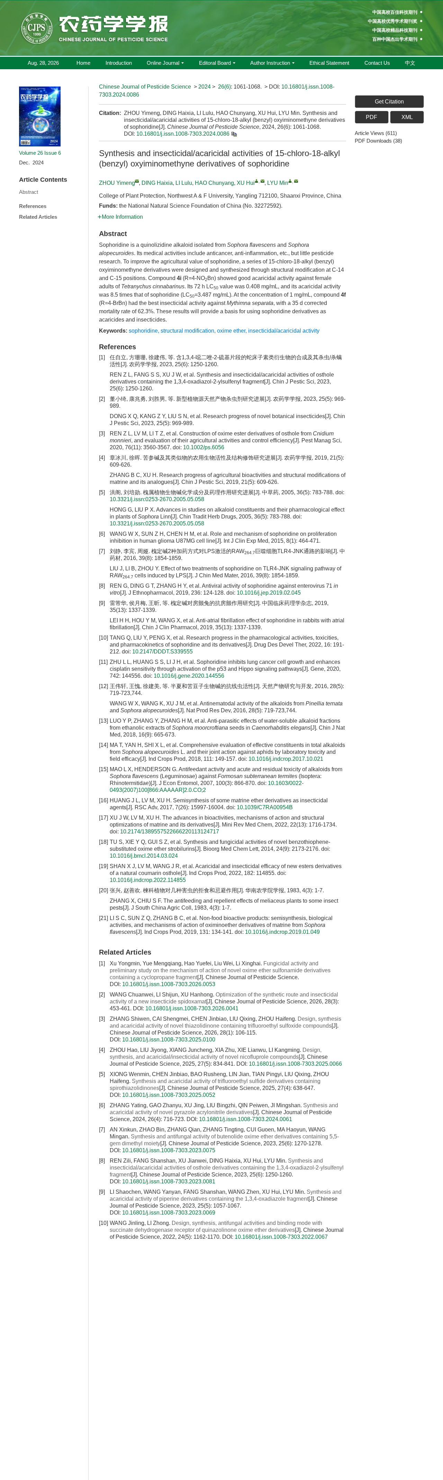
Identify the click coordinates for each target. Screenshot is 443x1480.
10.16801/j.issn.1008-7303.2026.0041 (191, 1008)
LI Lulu (183, 183)
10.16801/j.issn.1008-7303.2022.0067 (281, 1237)
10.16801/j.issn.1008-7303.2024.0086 (182, 134)
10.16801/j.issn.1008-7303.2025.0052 (168, 1095)
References (32, 206)
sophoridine (143, 331)
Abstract (28, 192)
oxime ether (231, 331)
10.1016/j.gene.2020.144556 (189, 676)
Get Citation (389, 102)
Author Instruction (270, 63)
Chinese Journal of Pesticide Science (145, 87)
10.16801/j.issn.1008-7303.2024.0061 (245, 1119)
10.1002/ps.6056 (203, 447)
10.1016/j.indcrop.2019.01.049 (282, 932)
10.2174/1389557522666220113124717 (169, 831)
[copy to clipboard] (233, 134)
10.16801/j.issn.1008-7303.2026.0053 (168, 984)
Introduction (119, 63)
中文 (410, 63)
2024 (204, 87)
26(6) (224, 87)
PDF (371, 117)
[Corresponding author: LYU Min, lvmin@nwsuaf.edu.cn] (290, 181)
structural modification (187, 331)
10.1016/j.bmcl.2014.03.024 (144, 856)
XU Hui (246, 183)
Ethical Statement (329, 63)
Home (83, 63)
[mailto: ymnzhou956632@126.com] (137, 181)
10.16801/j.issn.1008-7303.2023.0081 (168, 1181)
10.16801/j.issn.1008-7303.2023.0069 (168, 1213)
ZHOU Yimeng (117, 183)
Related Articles (38, 217)
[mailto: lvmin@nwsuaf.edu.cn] (296, 181)
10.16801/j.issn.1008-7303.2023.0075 (168, 1150)
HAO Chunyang (214, 183)
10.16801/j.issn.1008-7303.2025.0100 (168, 1040)
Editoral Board (215, 63)
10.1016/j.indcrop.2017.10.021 (285, 759)
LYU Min (277, 183)
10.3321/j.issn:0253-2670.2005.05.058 (157, 499)
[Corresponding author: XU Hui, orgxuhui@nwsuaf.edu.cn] (257, 181)
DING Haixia (157, 183)
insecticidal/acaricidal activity (283, 331)
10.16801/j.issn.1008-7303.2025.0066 (295, 1064)
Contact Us (377, 63)
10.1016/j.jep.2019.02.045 (269, 593)
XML (407, 117)
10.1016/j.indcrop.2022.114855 (148, 880)
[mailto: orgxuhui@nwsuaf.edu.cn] (262, 181)
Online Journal (163, 63)
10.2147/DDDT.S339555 (162, 652)
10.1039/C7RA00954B (265, 807)
